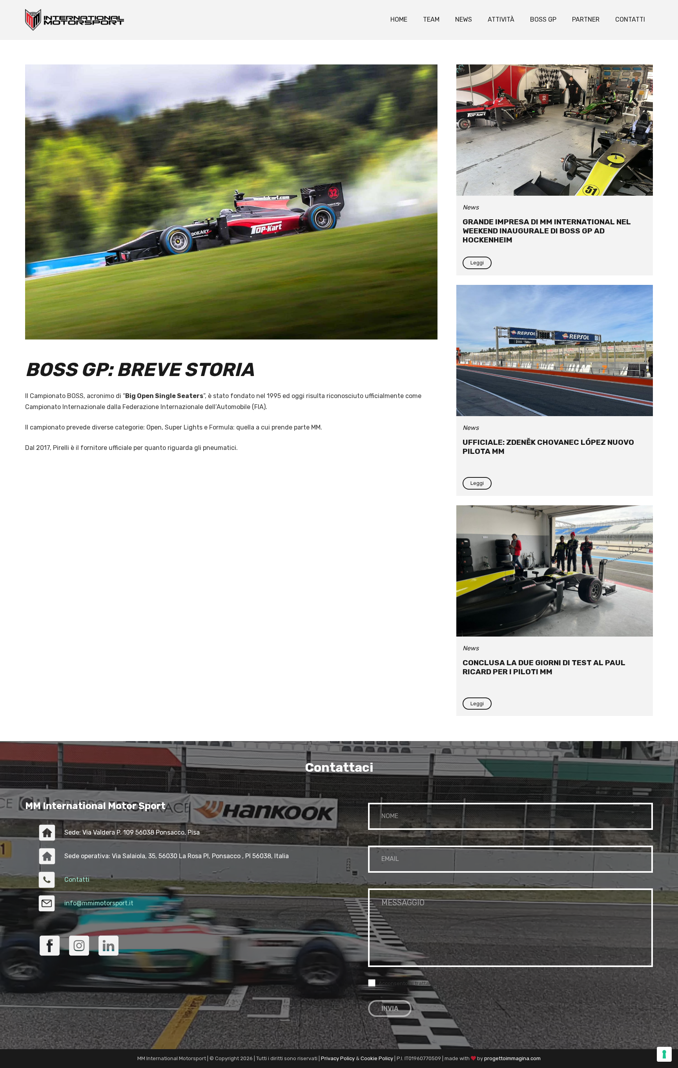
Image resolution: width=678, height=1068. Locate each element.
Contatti (76, 879)
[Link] (74, 20)
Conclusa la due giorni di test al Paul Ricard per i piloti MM (544, 667)
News (471, 207)
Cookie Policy (377, 1058)
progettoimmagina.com (512, 1058)
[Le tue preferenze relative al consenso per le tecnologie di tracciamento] (664, 1054)
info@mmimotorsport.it (98, 903)
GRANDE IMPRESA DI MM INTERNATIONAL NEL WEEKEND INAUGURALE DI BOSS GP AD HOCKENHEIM (547, 230)
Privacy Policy (338, 1058)
